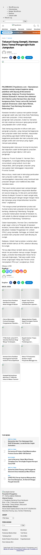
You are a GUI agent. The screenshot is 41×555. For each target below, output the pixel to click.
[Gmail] (14, 271)
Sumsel (10, 38)
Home (4, 38)
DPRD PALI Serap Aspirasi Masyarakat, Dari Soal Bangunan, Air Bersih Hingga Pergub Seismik (22, 480)
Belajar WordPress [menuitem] (15, 11)
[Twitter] (10, 271)
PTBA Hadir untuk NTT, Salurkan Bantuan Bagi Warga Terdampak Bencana (10, 341)
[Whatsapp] (3, 271)
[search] (38, 26)
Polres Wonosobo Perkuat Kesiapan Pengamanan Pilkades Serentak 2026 (10, 322)
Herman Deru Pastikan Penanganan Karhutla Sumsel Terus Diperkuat (11, 358)
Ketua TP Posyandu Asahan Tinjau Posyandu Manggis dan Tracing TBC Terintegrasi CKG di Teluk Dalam (30, 361)
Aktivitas (5, 29)
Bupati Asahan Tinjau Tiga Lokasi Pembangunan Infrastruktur (29, 341)
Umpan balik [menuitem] (13, 15)
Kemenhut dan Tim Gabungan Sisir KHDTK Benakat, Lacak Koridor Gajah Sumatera (21, 443)
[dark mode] (35, 26)
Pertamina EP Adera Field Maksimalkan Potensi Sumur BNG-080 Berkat (22, 452)
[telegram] (18, 57)
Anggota (13, 29)
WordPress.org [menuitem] (14, 7)
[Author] (4, 53)
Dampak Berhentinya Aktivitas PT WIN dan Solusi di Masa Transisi (10, 377)
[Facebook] (7, 271)
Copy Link (29, 57)
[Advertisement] (20, 405)
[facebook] (10, 57)
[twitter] (14, 57)
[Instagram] (21, 271)
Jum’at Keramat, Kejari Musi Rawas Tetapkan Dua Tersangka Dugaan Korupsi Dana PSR (23, 461)
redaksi (9, 52)
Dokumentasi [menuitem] (13, 9)
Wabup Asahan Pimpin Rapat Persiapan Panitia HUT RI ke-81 (30, 321)
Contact (29, 29)
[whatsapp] (22, 57)
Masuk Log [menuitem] (8, 17)
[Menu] (3, 26)
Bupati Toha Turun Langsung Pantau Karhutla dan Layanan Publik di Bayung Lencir (30, 303)
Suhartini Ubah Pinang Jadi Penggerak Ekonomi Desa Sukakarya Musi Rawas (21, 470)
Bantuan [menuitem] (11, 13)
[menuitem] (22, 21)
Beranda (21, 29)
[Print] (17, 271)
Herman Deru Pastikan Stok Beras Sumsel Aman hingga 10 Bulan (10, 302)
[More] (25, 271)
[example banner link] (8, 492)
